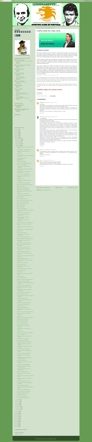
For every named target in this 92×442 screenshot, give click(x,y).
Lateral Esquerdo (19, 97)
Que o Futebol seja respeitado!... (23, 348)
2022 (17, 135)
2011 (17, 426)
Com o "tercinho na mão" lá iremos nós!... (25, 200)
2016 (17, 418)
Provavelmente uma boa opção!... (23, 182)
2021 (17, 137)
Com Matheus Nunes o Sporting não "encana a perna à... (24, 358)
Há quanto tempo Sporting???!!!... (23, 189)
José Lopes (42, 116)
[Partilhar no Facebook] (53, 96)
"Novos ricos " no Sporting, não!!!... (24, 174)
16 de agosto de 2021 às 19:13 (51, 102)
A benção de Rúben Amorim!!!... (23, 392)
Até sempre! (18, 70)
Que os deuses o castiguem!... (23, 307)
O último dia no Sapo (20, 74)
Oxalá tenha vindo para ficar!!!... (23, 193)
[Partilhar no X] (52, 96)
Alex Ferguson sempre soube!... (23, 187)
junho (18, 401)
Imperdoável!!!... (20, 316)
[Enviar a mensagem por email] (50, 96)
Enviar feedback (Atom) (46, 190)
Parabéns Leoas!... (20, 178)
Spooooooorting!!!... (21, 276)
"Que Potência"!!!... (20, 331)
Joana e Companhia (20, 81)
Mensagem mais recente (43, 187)
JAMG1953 (42, 102)
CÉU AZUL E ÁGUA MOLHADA (22, 109)
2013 (17, 423)
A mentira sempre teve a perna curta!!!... (25, 268)
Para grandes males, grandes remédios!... (25, 229)
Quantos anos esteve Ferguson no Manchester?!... (24, 369)
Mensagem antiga (72, 187)
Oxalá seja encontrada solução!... (23, 247)
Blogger (54, 438)
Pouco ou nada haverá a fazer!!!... (23, 212)
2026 (17, 129)
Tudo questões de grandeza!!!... (23, 385)
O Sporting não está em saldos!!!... (24, 304)
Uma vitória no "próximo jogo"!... (23, 338)
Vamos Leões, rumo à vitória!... (23, 203)
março (18, 406)
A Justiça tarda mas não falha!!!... (23, 251)
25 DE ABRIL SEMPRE (20, 110)
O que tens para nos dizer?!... (23, 319)
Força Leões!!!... (20, 271)
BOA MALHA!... (19, 106)
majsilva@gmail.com (19, 433)
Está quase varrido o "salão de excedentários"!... (23, 218)
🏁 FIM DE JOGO (19, 86)
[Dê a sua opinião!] (51, 96)
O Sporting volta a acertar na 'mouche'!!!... (25, 317)
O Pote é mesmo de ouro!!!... (22, 322)
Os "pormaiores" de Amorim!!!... (23, 340)
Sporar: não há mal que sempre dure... (24, 242)
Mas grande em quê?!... (21, 270)
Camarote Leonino (20, 73)
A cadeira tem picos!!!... (21, 305)
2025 (17, 130)
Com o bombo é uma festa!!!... (23, 324)
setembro (19, 143)
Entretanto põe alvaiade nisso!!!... (23, 397)
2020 (17, 411)
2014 (17, 421)
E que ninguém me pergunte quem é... (24, 149)
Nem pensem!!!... (20, 230)
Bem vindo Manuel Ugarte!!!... (23, 320)
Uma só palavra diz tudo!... (22, 360)
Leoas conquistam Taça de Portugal (22, 94)
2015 (17, 419)
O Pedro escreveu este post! (21, 82)
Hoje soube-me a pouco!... (22, 232)
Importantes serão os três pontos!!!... (24, 302)
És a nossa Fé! (19, 89)
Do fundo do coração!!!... (22, 161)
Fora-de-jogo (19, 85)
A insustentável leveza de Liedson (23, 65)
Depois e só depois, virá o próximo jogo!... (25, 238)
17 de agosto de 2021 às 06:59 (49, 149)
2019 (17, 413)
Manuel (41, 149)
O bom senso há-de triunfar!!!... (23, 201)
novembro (19, 140)
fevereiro (19, 408)
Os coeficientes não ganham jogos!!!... (24, 195)
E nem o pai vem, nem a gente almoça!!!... (25, 311)
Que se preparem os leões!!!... (23, 293)
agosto (18, 145)
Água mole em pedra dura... (22, 298)
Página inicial (58, 187)
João (41, 160)
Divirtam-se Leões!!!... (21, 186)
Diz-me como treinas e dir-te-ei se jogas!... (25, 222)
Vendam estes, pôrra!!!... (22, 394)
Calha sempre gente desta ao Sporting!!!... (25, 332)
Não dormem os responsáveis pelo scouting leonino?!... (24, 367)
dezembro (19, 138)
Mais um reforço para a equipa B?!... (24, 353)
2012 (17, 424)
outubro (18, 142)
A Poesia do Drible (20, 69)
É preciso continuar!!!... (21, 334)
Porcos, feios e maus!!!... (22, 264)
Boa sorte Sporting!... (21, 206)
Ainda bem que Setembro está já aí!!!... (24, 163)
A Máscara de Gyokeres (21, 93)
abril (18, 404)
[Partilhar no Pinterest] (55, 96)
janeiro (18, 409)
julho (18, 399)
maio (18, 403)
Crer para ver (18, 90)
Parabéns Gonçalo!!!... (21, 205)
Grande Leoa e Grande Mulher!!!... (24, 389)
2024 (17, 132)
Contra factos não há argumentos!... (24, 391)
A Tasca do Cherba (20, 77)
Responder (42, 112)
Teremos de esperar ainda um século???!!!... (23, 215)
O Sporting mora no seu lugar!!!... (23, 281)
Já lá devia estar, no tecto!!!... (22, 262)
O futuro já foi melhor (20, 66)
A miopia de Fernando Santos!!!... (23, 236)
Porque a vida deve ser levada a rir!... (24, 292)
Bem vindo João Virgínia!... (22, 208)
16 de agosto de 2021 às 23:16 (51, 116)
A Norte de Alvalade (20, 60)
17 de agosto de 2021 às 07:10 (48, 160)
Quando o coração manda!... (22, 371)
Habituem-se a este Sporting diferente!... (25, 184)
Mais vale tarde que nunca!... (22, 258)
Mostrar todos (32, 100)
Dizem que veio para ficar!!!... (22, 396)
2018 (17, 415)
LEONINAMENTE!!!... (20, 105)
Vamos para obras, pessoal (21, 78)
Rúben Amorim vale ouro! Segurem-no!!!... (25, 279)
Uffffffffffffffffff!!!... (20, 159)
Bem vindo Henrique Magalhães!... (24, 364)
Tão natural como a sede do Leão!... (24, 285)
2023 (17, 134)
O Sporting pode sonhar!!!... (22, 198)
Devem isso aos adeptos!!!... (22, 164)
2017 (17, 416)
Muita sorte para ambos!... (22, 277)
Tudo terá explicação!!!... (22, 158)
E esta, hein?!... (20, 153)
